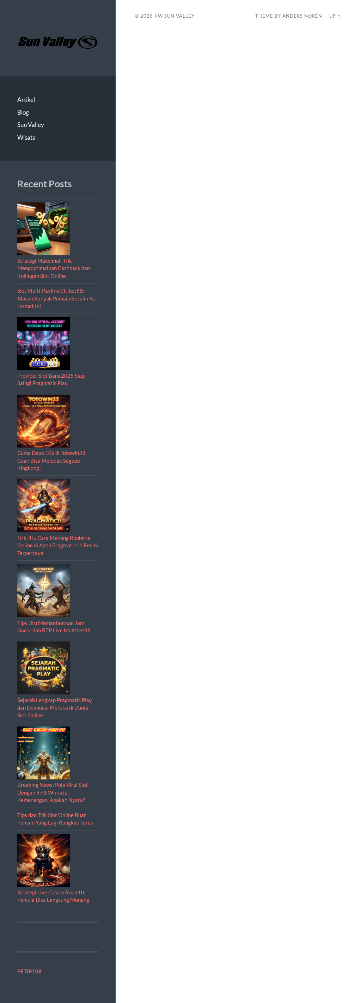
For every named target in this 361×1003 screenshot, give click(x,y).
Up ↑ (335, 16)
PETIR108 (29, 971)
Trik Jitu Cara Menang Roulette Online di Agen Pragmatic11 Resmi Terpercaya (57, 545)
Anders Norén (302, 16)
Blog (23, 112)
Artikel (26, 99)
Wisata (26, 137)
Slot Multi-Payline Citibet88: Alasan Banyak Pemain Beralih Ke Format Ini (56, 298)
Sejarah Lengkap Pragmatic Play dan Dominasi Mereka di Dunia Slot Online (54, 707)
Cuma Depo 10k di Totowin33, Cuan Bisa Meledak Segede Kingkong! (51, 460)
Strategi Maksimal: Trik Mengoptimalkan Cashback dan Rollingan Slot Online (53, 268)
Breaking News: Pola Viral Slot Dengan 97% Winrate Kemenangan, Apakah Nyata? (52, 792)
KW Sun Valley (174, 16)
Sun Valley (30, 124)
